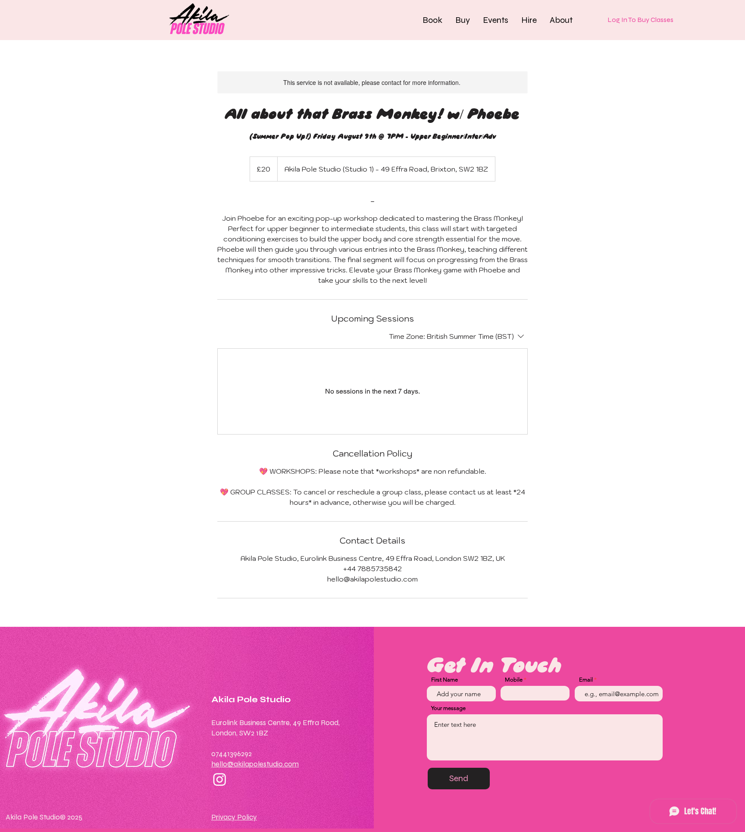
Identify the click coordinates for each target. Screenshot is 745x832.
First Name (444, 679)
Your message (448, 708)
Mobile (514, 679)
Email (586, 679)
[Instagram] (219, 779)
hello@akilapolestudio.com (255, 764)
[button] (432, 19)
